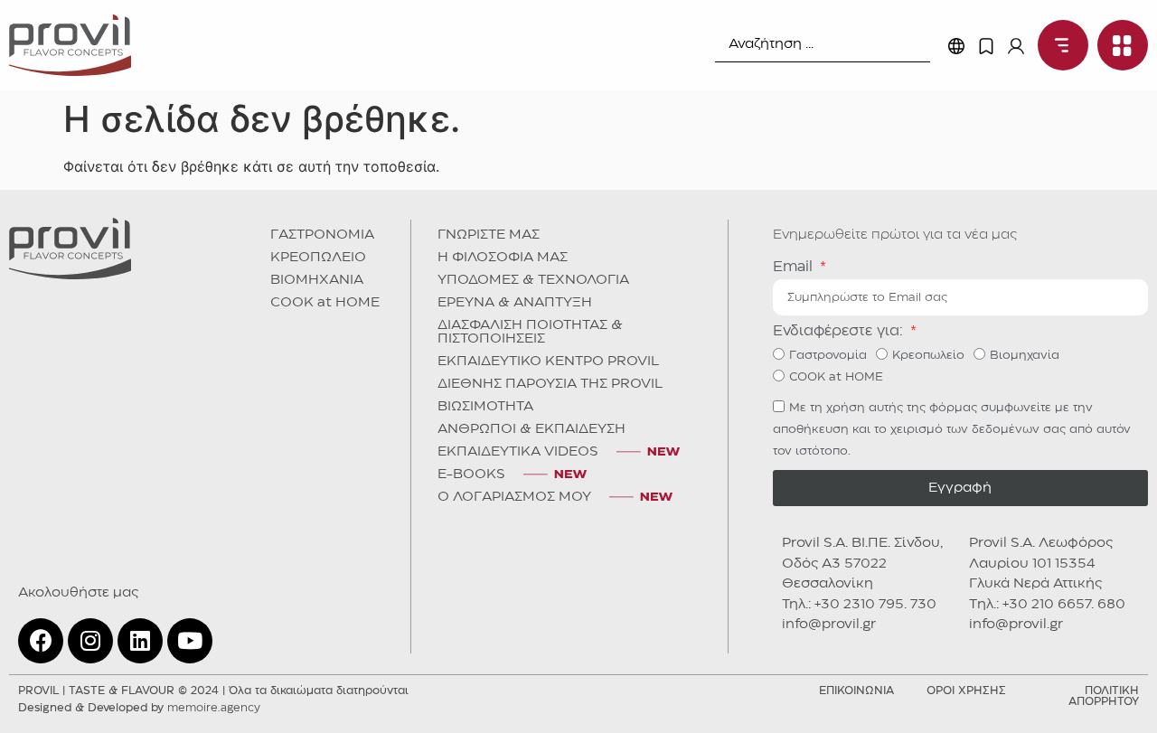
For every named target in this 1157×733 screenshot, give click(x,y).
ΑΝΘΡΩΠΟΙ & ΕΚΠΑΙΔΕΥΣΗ (531, 429)
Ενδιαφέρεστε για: (840, 331)
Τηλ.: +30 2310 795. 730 (859, 604)
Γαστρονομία (828, 355)
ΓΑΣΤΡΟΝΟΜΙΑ (322, 235)
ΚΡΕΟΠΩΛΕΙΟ (318, 257)
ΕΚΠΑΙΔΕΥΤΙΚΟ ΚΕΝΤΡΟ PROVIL (548, 361)
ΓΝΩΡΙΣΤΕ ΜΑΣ (488, 235)
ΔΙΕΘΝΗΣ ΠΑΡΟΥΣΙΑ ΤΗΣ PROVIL (550, 384)
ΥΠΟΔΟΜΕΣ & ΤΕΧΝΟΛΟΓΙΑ (533, 280)
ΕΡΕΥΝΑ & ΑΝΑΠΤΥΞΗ (514, 302)
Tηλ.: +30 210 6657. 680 (1047, 604)
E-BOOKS (471, 474)
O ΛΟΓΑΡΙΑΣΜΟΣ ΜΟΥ (514, 497)
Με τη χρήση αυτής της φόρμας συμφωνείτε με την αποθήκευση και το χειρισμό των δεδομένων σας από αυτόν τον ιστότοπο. (952, 429)
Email (795, 267)
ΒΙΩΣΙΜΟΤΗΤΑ (485, 406)
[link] (70, 45)
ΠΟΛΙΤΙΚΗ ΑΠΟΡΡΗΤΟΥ (1103, 696)
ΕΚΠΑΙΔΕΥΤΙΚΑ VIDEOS (517, 452)
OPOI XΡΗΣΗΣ (966, 691)
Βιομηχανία (1024, 355)
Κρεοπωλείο (928, 355)
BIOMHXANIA (316, 280)
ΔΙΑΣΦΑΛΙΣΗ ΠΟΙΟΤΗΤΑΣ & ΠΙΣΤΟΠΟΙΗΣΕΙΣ (530, 332)
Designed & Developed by (139, 708)
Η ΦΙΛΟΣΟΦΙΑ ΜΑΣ (502, 257)
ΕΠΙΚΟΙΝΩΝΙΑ (856, 691)
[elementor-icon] (986, 46)
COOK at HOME (325, 302)
